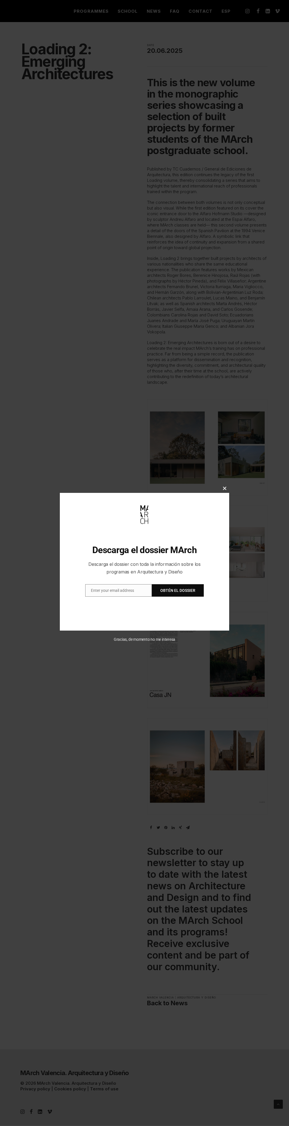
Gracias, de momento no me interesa (145, 639)
